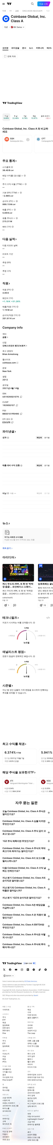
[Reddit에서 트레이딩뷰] (45, 969)
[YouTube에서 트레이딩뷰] (16, 969)
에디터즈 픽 (7, 1124)
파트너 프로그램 (33, 1137)
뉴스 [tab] (31, 48)
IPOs (4, 1062)
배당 (4, 1059)
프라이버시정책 (33, 1093)
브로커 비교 (32, 1030)
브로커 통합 (32, 1135)
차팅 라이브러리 (33, 1116)
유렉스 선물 (32, 1043)
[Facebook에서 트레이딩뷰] (10, 969)
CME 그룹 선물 (33, 1041)
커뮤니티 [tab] (40, 48)
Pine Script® (7, 1080)
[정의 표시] (12, 167)
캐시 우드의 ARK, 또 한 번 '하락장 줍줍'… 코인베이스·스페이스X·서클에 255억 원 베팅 (17, 585)
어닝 (4, 1056)
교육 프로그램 (32, 1140)
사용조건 (30, 1087)
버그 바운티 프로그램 (35, 1103)
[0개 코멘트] (14, 605)
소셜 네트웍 (7, 1098)
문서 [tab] (24, 48)
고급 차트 (31, 1122)
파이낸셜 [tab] (15, 48)
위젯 (29, 1114)
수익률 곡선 (7, 1072)
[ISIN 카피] (21, 397)
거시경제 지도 (7, 1077)
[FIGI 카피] (21, 414)
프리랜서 (5, 1137)
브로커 (30, 1028)
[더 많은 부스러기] (10, 11)
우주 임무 (31, 1056)
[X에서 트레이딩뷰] (4, 969)
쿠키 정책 (31, 1095)
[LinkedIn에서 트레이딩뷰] (28, 969)
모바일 (5, 1087)
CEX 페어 (6, 1028)
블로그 (30, 1059)
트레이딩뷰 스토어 (34, 1074)
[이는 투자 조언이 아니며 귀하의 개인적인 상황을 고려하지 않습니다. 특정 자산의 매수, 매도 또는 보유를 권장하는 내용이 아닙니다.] (34, 623)
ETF (4, 1020)
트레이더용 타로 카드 (35, 1077)
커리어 (30, 1064)
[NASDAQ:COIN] (4, 579)
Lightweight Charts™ (35, 1119)
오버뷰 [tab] (5, 48)
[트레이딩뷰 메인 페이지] (9, 4)
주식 (4, 1017)
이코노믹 (5, 1054)
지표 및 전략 (7, 1131)
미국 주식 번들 (33, 1046)
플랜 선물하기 (32, 1018)
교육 (4, 1121)
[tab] (39, 437)
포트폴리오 (6, 1069)
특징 (29, 1010)
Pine (4, 1033)
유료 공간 (6, 1139)
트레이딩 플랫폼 (33, 1124)
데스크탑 (5, 1090)
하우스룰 (5, 1108)
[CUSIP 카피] (17, 405)
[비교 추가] (28, 140)
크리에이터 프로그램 (10, 1106)
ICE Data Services (30, 981)
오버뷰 (30, 1025)
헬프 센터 (31, 1062)
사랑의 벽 (6, 1100)
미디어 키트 (32, 1067)
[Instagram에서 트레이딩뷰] (22, 969)
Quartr (36, 995)
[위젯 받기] (48, 617)
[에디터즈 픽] (40, 566)
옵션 (4, 1074)
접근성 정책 (32, 1098)
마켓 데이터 (32, 1015)
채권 (4, 1022)
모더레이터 (6, 1111)
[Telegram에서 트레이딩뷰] (33, 969)
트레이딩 (5, 1119)
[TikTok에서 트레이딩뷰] (39, 969)
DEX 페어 (6, 1030)
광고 (29, 1132)
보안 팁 (30, 1101)
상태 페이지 (32, 1106)
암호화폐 (5, 1025)
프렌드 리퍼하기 (8, 1103)
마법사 (5, 1134)
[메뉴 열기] (3, 3)
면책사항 (30, 1090)
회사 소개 (31, 1054)
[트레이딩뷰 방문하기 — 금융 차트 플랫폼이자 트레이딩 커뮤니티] (12, 103)
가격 (29, 1012)
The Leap (31, 1033)
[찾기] (32, 3)
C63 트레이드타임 (34, 1080)
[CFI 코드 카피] (12, 422)
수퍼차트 (5, 1010)
